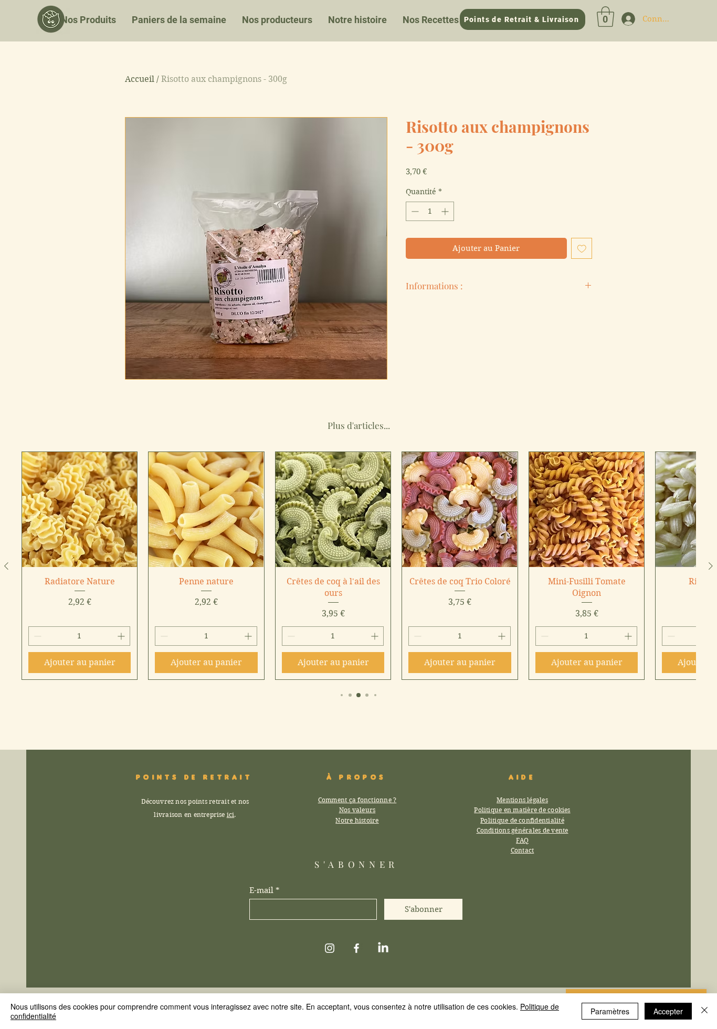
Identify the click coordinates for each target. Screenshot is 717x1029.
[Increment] (445, 211)
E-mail (261, 891)
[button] (605, 16)
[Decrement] (413, 211)
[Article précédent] (6, 566)
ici (231, 814)
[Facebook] (356, 948)
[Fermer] (704, 1011)
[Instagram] (329, 948)
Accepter (668, 1011)
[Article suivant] (710, 566)
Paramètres (610, 1011)
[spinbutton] (429, 211)
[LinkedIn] (383, 948)
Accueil (139, 79)
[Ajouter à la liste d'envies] (582, 248)
